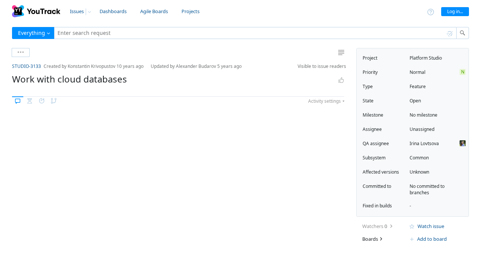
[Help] (430, 11)
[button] (6, 66)
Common (419, 157)
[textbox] (255, 33)
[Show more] (21, 52)
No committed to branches (427, 189)
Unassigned (422, 129)
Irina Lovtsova (424, 143)
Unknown (419, 172)
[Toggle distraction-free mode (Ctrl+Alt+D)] (341, 52)
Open (415, 101)
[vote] (341, 80)
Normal (417, 72)
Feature (418, 86)
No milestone (423, 115)
